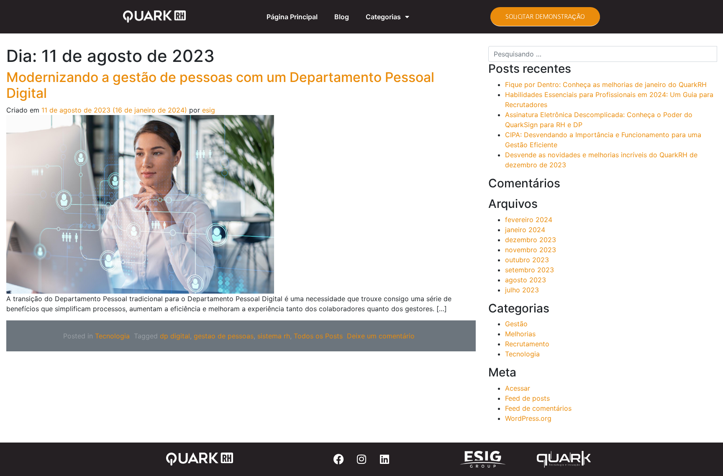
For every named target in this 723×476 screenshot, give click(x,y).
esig (207, 110)
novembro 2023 (530, 250)
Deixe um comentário (381, 336)
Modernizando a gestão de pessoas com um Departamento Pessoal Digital (220, 85)
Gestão (516, 324)
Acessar (517, 388)
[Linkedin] (384, 459)
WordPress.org (528, 418)
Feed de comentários (538, 408)
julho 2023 (522, 290)
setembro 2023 (529, 270)
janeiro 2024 (525, 229)
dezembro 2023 (530, 239)
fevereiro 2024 (528, 219)
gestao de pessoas (224, 336)
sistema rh (273, 336)
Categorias (383, 17)
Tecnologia (112, 336)
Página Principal (292, 17)
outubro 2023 (527, 260)
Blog (341, 17)
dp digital (175, 336)
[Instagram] (361, 459)
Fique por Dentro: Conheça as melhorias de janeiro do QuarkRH (606, 84)
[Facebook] (338, 459)
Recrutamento (527, 344)
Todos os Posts (318, 336)
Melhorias (520, 334)
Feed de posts (527, 398)
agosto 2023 (525, 280)
